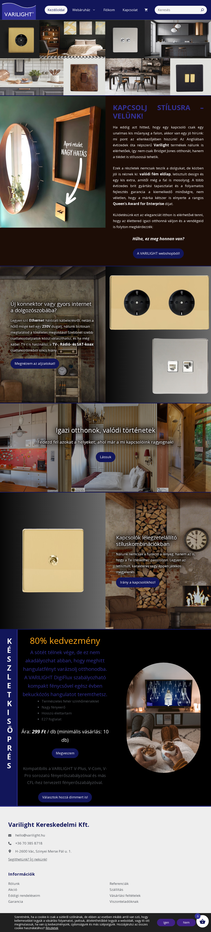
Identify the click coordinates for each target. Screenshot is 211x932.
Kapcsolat (130, 10)
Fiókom (109, 10)
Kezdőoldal (56, 10)
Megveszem (65, 753)
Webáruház (81, 10)
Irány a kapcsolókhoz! (137, 582)
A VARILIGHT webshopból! (158, 253)
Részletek (52, 928)
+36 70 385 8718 (28, 843)
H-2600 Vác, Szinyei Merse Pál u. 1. (43, 851)
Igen (166, 922)
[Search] (202, 10)
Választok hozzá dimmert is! (65, 797)
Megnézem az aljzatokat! (35, 363)
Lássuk (105, 456)
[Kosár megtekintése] (146, 10)
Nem (186, 922)
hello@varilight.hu (30, 835)
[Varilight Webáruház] (21, 10)
